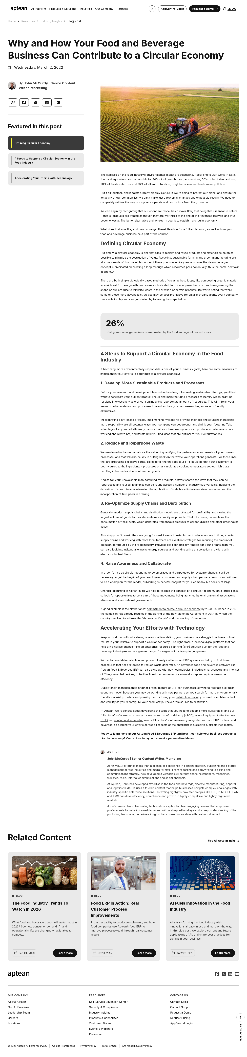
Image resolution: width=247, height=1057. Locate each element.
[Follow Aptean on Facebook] (217, 974)
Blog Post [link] (74, 21)
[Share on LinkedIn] (47, 102)
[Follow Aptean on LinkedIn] (230, 974)
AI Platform (38, 8)
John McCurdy (36, 83)
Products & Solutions (62, 8)
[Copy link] (12, 102)
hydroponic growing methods (183, 419)
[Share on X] (35, 102)
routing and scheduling (128, 720)
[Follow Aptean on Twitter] (224, 974)
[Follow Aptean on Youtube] (237, 974)
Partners (122, 8)
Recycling (165, 257)
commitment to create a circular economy (173, 609)
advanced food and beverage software (205, 665)
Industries (85, 8)
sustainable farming (185, 257)
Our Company (104, 8)
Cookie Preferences (63, 1045)
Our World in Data (223, 174)
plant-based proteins (132, 419)
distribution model (187, 697)
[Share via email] (58, 102)
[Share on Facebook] (24, 102)
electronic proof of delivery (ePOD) (170, 715)
